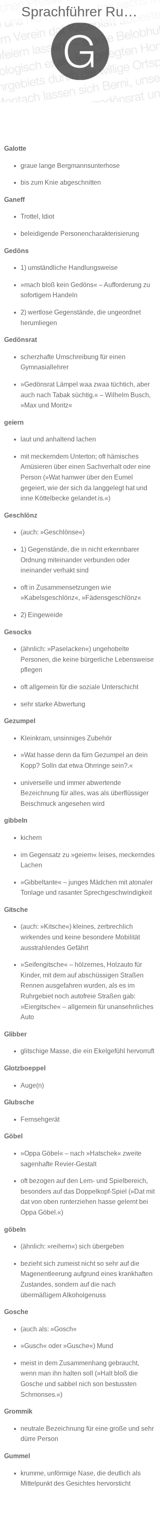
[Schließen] (11, 11)
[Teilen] (126, 123)
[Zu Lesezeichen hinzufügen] (146, 123)
